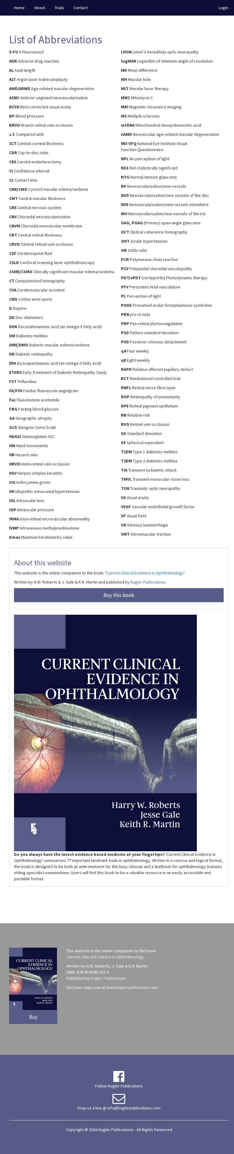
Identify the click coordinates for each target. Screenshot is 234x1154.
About (39, 7)
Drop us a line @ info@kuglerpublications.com (119, 1108)
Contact (80, 7)
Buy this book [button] (118, 595)
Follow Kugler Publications (119, 1086)
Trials (59, 7)
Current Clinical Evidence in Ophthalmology (145, 573)
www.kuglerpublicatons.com (132, 987)
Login (223, 7)
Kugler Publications (147, 582)
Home (19, 7)
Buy (33, 1016)
